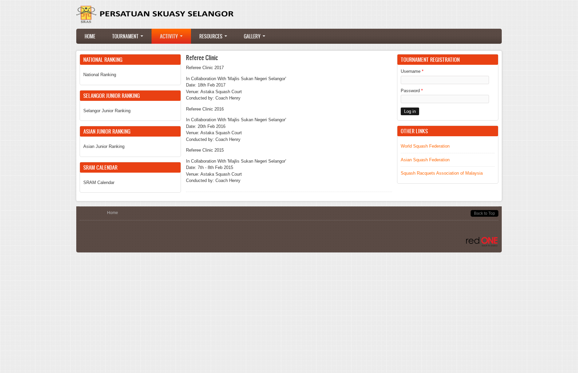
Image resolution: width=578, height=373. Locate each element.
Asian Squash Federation (425, 159)
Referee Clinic (202, 57)
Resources (211, 36)
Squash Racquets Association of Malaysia (442, 173)
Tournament (126, 36)
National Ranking (99, 74)
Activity (169, 36)
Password (412, 90)
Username (412, 71)
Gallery (253, 36)
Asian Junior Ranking (103, 146)
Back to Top (484, 213)
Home (90, 36)
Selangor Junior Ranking (106, 110)
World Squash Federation (425, 146)
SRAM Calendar (98, 182)
